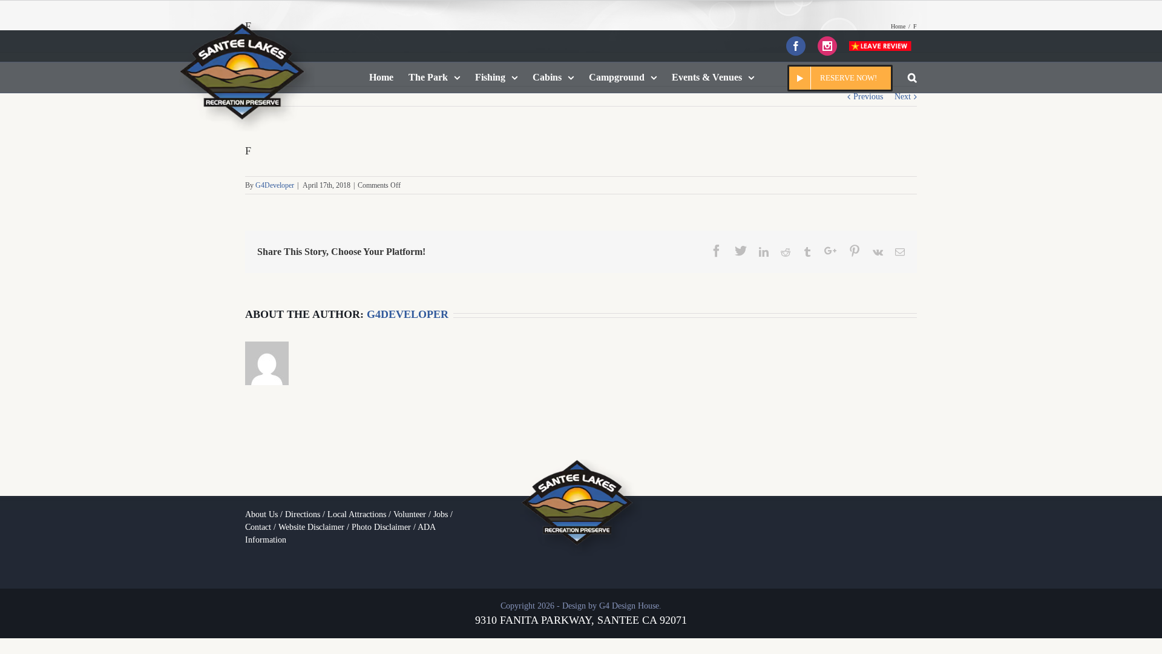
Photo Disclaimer (381, 527)
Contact (258, 527)
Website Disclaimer (311, 527)
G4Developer (274, 185)
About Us (261, 514)
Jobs (440, 514)
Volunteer (409, 514)
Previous (868, 96)
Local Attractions (356, 514)
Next (902, 96)
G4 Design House (629, 605)
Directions (302, 514)
